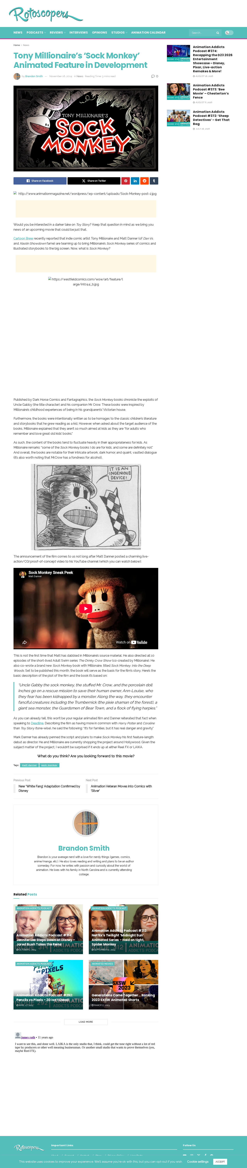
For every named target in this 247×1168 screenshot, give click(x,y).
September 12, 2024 (104, 950)
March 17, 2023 (101, 1005)
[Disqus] (86, 1079)
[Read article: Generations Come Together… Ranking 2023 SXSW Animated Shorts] (123, 984)
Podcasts (35, 32)
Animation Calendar (148, 32)
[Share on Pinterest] (125, 181)
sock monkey (49, 765)
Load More (86, 1022)
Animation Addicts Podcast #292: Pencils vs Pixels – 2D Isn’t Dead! (44, 997)
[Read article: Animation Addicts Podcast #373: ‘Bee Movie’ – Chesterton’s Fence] (178, 91)
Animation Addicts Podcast (34, 908)
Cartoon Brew (23, 238)
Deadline (37, 723)
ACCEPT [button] (220, 1161)
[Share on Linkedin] (135, 181)
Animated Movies (102, 964)
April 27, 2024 (25, 1005)
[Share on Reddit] (144, 181)
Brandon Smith (34, 76)
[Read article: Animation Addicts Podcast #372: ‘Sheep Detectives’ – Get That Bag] (178, 118)
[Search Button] (218, 32)
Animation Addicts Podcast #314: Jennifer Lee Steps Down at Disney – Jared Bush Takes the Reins (45, 940)
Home (17, 45)
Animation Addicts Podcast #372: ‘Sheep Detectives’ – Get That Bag (211, 118)
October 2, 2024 (27, 950)
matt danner (29, 765)
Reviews (56, 32)
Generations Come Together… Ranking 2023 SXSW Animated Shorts (123, 997)
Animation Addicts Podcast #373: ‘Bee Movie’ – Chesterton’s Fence (211, 91)
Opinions (99, 32)
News (18, 32)
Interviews (78, 32)
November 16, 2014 (60, 76)
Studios (118, 32)
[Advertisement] (163, 13)
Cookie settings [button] (197, 1161)
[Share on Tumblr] (154, 181)
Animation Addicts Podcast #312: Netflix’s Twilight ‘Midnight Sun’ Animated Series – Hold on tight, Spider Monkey (119, 937)
